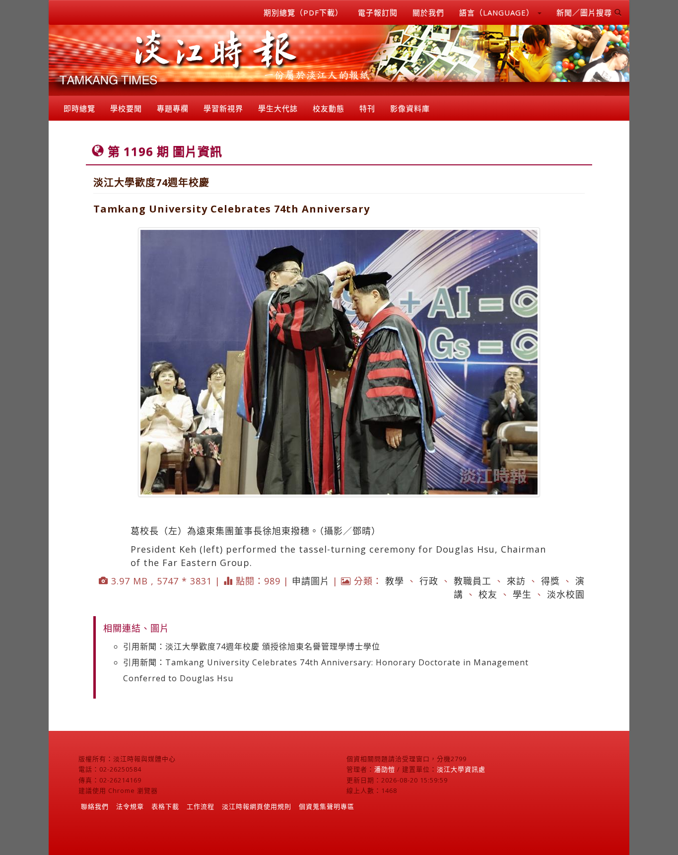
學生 (522, 594)
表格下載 (165, 806)
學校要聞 (126, 108)
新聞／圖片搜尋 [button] (585, 12)
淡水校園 (566, 594)
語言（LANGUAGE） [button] (498, 12)
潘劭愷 (384, 769)
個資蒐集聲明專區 (326, 806)
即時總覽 (79, 108)
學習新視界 (223, 108)
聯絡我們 (95, 806)
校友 (487, 594)
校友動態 (328, 108)
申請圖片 (311, 581)
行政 (428, 581)
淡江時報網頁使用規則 (256, 806)
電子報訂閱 (378, 12)
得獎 (550, 581)
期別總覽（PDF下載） (303, 12)
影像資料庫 (410, 108)
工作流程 (200, 806)
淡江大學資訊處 (461, 769)
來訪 (516, 581)
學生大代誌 (278, 108)
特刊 (367, 108)
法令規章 (130, 806)
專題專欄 (173, 108)
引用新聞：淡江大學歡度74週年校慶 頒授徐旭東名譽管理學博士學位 (251, 646)
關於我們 (428, 12)
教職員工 (472, 581)
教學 (394, 581)
